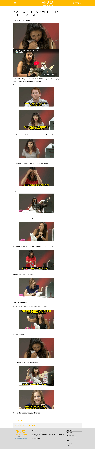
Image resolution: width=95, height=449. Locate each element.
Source (14, 416)
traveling (70, 445)
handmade (70, 432)
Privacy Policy (36, 438)
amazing (69, 443)
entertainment (71, 437)
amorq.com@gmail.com (21, 438)
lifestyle (70, 430)
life (68, 440)
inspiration (70, 435)
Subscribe (77, 3)
